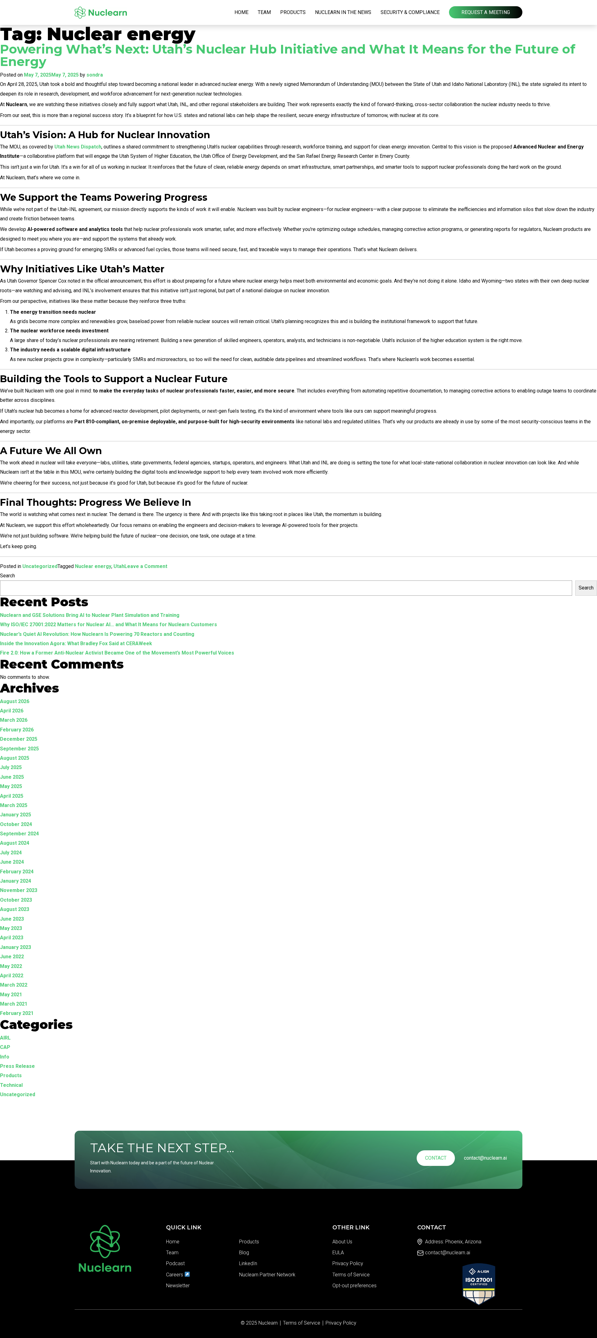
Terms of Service (351, 1275)
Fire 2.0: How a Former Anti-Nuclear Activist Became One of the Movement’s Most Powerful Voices (117, 653)
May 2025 (11, 786)
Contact (436, 1158)
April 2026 (11, 711)
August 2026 (14, 701)
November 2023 (18, 890)
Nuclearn (268, 1323)
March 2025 (13, 805)
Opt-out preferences (354, 1286)
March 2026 (13, 720)
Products (293, 12)
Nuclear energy (93, 566)
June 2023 (12, 919)
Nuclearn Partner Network (267, 1275)
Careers (175, 1275)
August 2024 (14, 843)
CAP (5, 1047)
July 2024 (11, 853)
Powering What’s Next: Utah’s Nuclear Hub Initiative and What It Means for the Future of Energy (287, 55)
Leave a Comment (145, 567)
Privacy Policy (347, 1263)
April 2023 (11, 938)
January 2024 (15, 881)
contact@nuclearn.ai (485, 1158)
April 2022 (11, 976)
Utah (118, 566)
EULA (338, 1253)
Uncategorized (40, 566)
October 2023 (16, 900)
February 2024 (17, 872)
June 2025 (12, 777)
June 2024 (12, 862)
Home (241, 12)
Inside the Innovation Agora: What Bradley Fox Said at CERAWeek (76, 643)
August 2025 (14, 758)
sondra (94, 75)
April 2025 (11, 796)
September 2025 (19, 749)
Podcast (175, 1263)
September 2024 (19, 834)
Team (264, 12)
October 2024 (16, 824)
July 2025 (11, 767)
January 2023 (15, 947)
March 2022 (13, 985)
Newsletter (178, 1286)
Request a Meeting (485, 12)
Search (7, 576)
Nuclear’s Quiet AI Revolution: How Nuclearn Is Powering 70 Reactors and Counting (97, 634)
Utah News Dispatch (77, 147)
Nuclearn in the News (343, 12)
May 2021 (11, 995)
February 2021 (17, 1013)
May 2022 (11, 966)
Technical (11, 1085)
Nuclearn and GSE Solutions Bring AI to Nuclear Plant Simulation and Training (89, 615)
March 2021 (13, 1004)
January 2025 (15, 815)
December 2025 (18, 739)
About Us (342, 1242)
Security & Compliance (410, 12)
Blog (244, 1253)
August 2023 (14, 909)
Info (4, 1057)
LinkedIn (248, 1263)
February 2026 (17, 730)
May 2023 (11, 928)
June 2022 (12, 957)
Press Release (17, 1066)
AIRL (5, 1038)
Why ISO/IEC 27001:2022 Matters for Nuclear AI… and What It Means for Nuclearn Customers (108, 624)
